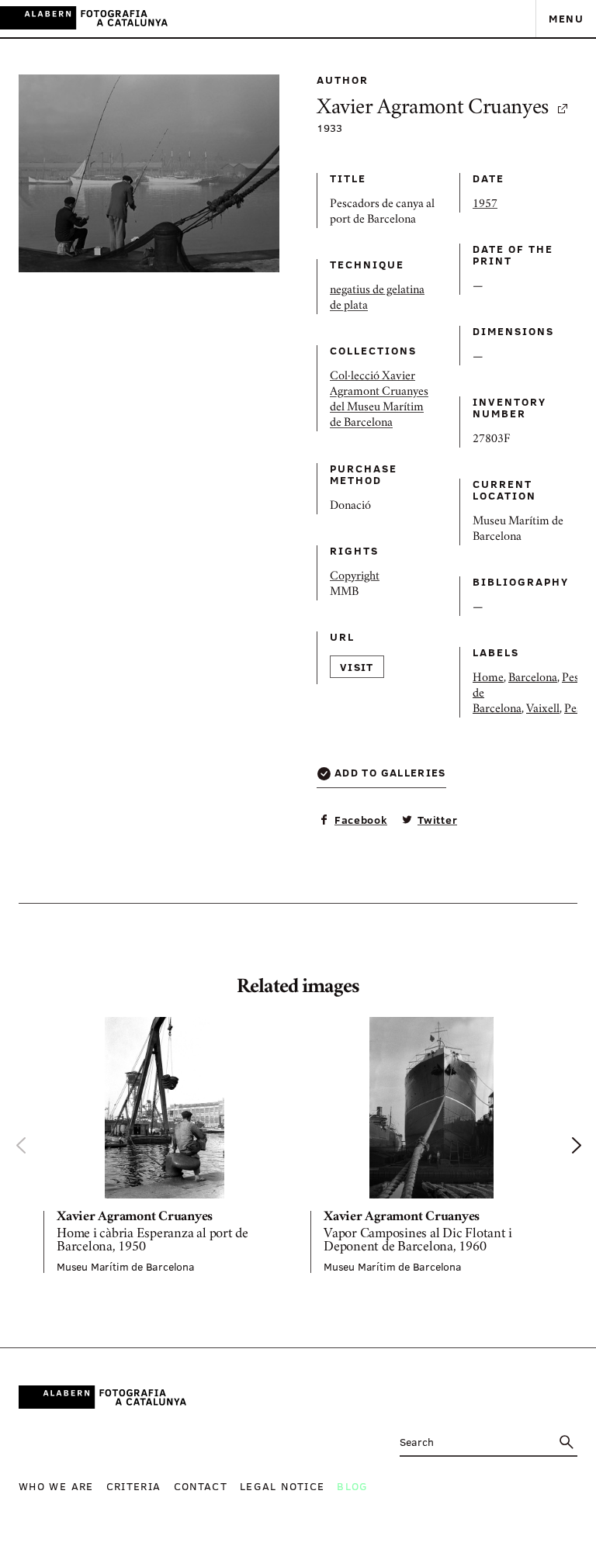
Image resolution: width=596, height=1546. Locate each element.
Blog (352, 1486)
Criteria (133, 1486)
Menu (566, 18)
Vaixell (543, 709)
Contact (201, 1486)
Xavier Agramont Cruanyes (433, 109)
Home (488, 678)
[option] (164, 1145)
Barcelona (532, 678)
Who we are (56, 1486)
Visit (357, 666)
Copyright (354, 577)
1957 (485, 204)
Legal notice (282, 1486)
